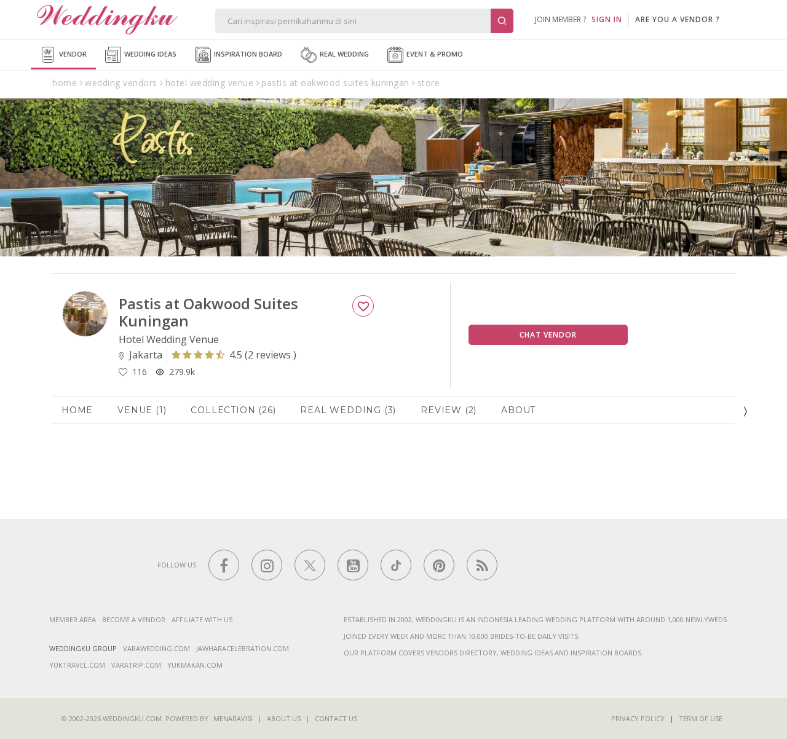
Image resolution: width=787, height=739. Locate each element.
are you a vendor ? (677, 19)
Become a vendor (133, 619)
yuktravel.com (77, 665)
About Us (284, 718)
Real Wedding (343, 53)
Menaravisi (233, 718)
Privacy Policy (638, 718)
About (518, 410)
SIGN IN (606, 19)
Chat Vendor (548, 335)
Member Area (72, 619)
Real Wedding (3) (348, 410)
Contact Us (336, 718)
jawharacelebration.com (242, 648)
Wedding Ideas (149, 53)
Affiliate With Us (202, 619)
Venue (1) (141, 410)
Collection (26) (233, 410)
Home (77, 410)
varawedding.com (156, 648)
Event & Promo (434, 53)
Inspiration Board (247, 53)
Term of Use (700, 718)
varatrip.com (136, 665)
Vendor (72, 53)
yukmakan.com (195, 665)
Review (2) (449, 410)
